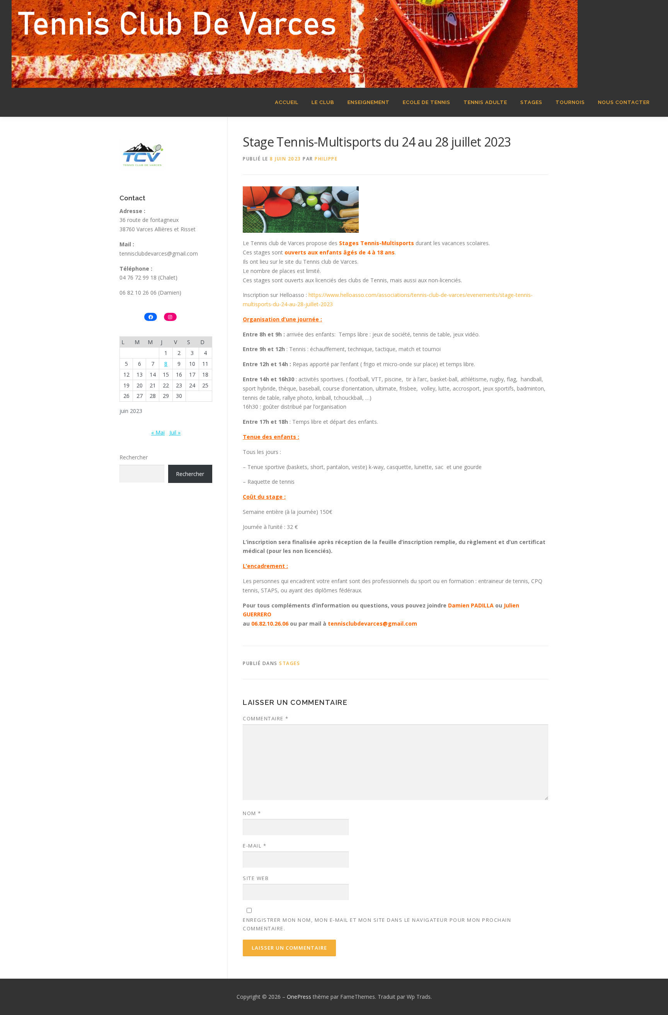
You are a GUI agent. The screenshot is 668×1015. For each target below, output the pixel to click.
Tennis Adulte (485, 102)
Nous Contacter (624, 102)
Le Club (323, 102)
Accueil (286, 102)
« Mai (158, 432)
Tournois (570, 102)
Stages (531, 102)
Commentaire (266, 718)
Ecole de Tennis (426, 102)
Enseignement (369, 102)
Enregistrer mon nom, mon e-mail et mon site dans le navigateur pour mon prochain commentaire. (377, 924)
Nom (252, 813)
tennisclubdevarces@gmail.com (158, 253)
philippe (326, 158)
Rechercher (133, 457)
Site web (256, 878)
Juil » (175, 432)
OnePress (299, 996)
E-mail (254, 845)
